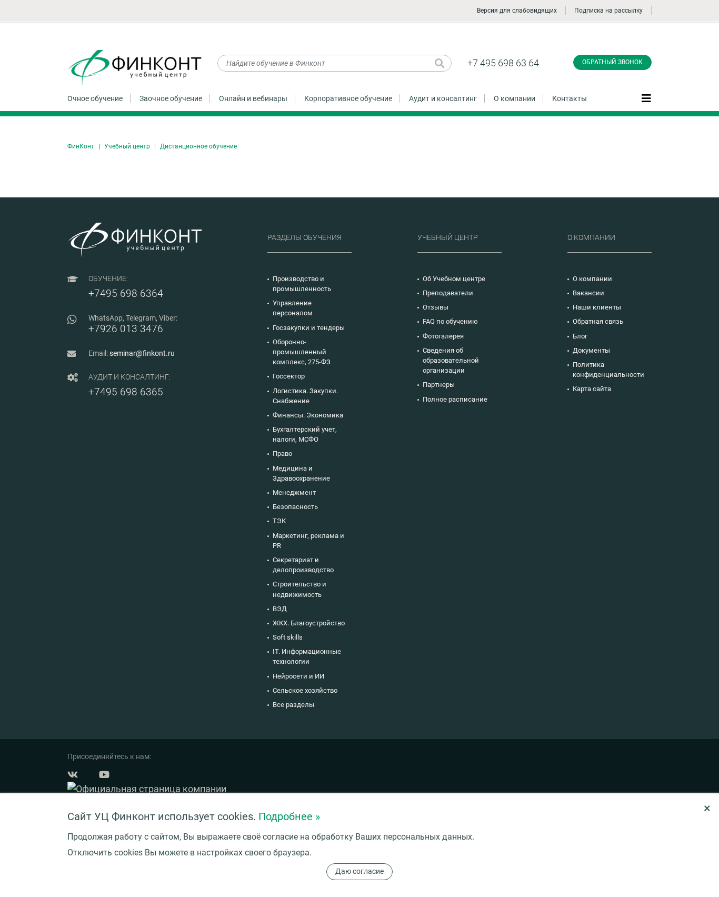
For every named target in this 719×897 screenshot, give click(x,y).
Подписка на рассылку (608, 10)
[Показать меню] (646, 98)
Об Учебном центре (454, 279)
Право (282, 453)
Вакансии (588, 293)
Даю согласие (359, 871)
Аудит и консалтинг (443, 98)
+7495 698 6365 (125, 392)
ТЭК (279, 521)
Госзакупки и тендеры (309, 328)
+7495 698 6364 (125, 293)
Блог (580, 336)
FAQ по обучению (450, 321)
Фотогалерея (443, 336)
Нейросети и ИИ (298, 676)
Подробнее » (289, 816)
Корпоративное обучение (348, 98)
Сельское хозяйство (305, 690)
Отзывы (435, 307)
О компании (514, 98)
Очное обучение (95, 98)
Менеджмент (294, 492)
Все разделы (293, 705)
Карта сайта (592, 389)
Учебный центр (127, 146)
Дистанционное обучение (198, 146)
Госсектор (289, 376)
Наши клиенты (597, 307)
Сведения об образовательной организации (451, 360)
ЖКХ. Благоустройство (309, 623)
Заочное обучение (170, 98)
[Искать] (440, 63)
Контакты (569, 98)
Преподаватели (448, 293)
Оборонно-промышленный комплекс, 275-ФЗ (302, 352)
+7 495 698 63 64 (503, 62)
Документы (591, 350)
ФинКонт (80, 146)
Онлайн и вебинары (253, 98)
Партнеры (439, 384)
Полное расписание (455, 399)
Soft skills (288, 637)
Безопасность (295, 507)
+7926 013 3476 (125, 329)
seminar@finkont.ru (142, 353)
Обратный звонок (612, 62)
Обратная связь (598, 321)
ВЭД (280, 609)
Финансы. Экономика (308, 415)
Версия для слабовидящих (517, 10)
